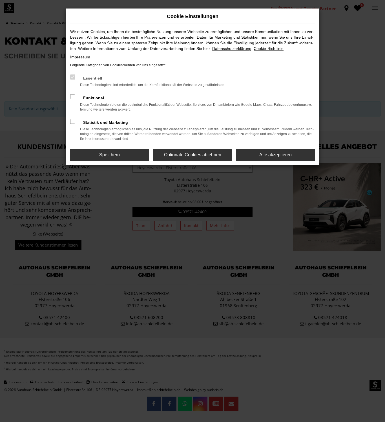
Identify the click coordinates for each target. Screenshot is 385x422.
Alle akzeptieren (275, 154)
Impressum (80, 57)
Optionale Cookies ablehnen (192, 154)
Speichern (109, 154)
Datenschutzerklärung (231, 48)
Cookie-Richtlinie (269, 48)
